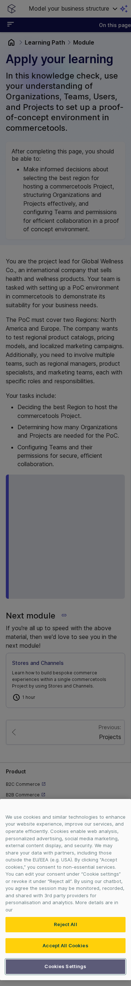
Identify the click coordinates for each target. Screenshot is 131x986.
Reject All (65, 924)
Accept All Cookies (65, 945)
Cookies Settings (65, 966)
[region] (65, 889)
